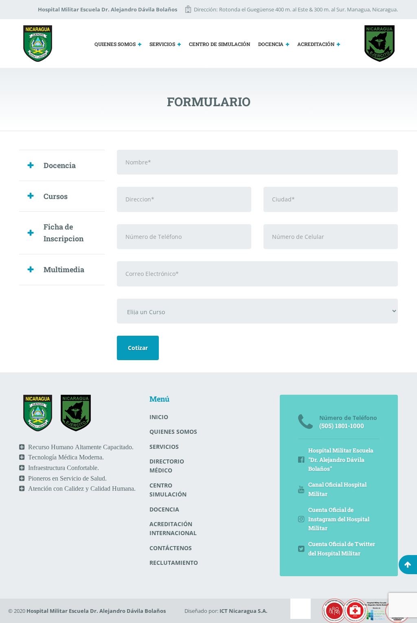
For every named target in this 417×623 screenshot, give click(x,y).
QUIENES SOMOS (115, 44)
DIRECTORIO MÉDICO (166, 465)
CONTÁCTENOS (170, 548)
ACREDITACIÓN (315, 44)
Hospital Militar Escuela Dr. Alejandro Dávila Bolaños (96, 610)
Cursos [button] (56, 196)
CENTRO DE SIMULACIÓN (219, 44)
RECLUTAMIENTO (173, 562)
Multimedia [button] (64, 269)
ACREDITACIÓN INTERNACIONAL (173, 528)
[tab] (62, 165)
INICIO (158, 417)
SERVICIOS (162, 44)
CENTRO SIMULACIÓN (168, 489)
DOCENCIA (270, 44)
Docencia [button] (60, 165)
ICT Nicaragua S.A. (243, 610)
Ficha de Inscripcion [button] (63, 232)
